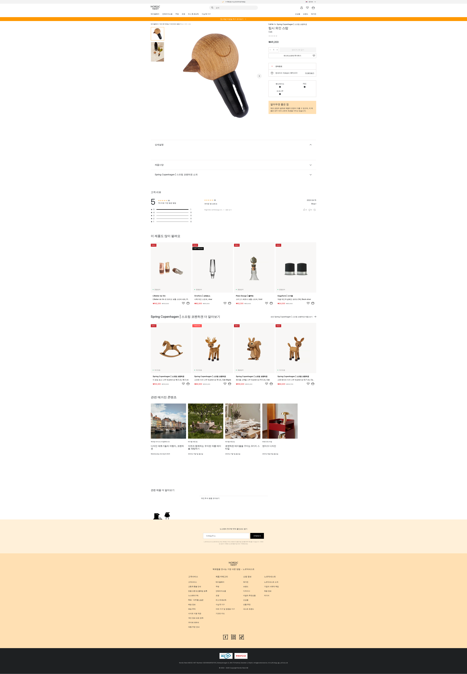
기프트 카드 (220, 614)
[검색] (212, 8)
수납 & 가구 (206, 14)
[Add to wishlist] (183, 303)
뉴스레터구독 (193, 596)
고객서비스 (192, 582)
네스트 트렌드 (248, 609)
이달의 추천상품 (249, 596)
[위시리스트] (307, 8)
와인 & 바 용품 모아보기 (210, 498)
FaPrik (271, 24)
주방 (177, 14)
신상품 (297, 14)
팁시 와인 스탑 (186, 24)
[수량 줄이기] (270, 49)
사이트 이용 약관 (194, 614)
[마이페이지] (302, 8)
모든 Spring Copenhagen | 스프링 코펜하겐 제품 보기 (292, 317)
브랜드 (305, 14)
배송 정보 (192, 605)
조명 (183, 14)
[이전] (172, 76)
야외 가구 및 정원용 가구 (225, 609)
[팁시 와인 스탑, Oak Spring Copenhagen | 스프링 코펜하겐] (216, 75)
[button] (273, 36)
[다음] (259, 76)
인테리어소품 (167, 14)
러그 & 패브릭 (193, 14)
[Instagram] (233, 637)
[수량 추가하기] (277, 49)
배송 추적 (192, 609)
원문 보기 (228, 210)
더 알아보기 (309, 73)
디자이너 (246, 591)
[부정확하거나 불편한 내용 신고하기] (314, 210)
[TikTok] (242, 637)
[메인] (155, 8)
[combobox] (310, 2)
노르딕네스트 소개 (271, 582)
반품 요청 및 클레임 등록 (197, 591)
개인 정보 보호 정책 (195, 618)
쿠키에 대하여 (193, 623)
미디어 (266, 596)
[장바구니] (313, 8)
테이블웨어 (155, 14)
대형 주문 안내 (193, 627)
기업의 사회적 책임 (271, 587)
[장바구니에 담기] (188, 303)
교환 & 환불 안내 (194, 587)
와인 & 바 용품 (175, 24)
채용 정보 (267, 591)
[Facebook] (225, 637)
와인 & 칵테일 (164, 24)
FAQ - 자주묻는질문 (195, 600)
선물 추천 (247, 605)
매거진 (313, 14)
